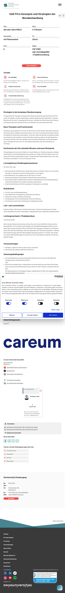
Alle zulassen (53, 315)
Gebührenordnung (41, 55)
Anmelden (11, 498)
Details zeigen (55, 309)
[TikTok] (15, 573)
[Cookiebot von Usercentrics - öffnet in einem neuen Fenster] (55, 276)
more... (32, 402)
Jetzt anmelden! (31, 65)
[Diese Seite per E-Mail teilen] (17, 441)
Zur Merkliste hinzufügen (13, 380)
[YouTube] (10, 577)
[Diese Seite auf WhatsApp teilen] (13, 441)
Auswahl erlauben (32, 315)
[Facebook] (5, 573)
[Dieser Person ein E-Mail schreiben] (40, 391)
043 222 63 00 (10, 370)
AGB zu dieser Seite (58, 521)
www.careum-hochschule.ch (15, 374)
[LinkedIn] (10, 573)
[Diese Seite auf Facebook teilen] (5, 441)
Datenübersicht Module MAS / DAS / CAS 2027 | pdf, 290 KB (22, 427)
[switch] (24, 303)
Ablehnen (12, 315)
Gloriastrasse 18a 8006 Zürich (8, 363)
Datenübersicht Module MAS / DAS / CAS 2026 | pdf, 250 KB (22, 429)
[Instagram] (5, 577)
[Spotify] (15, 577)
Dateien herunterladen (14, 433)
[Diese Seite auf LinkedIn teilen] (9, 441)
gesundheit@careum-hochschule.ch (17, 367)
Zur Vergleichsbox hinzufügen (15, 383)
